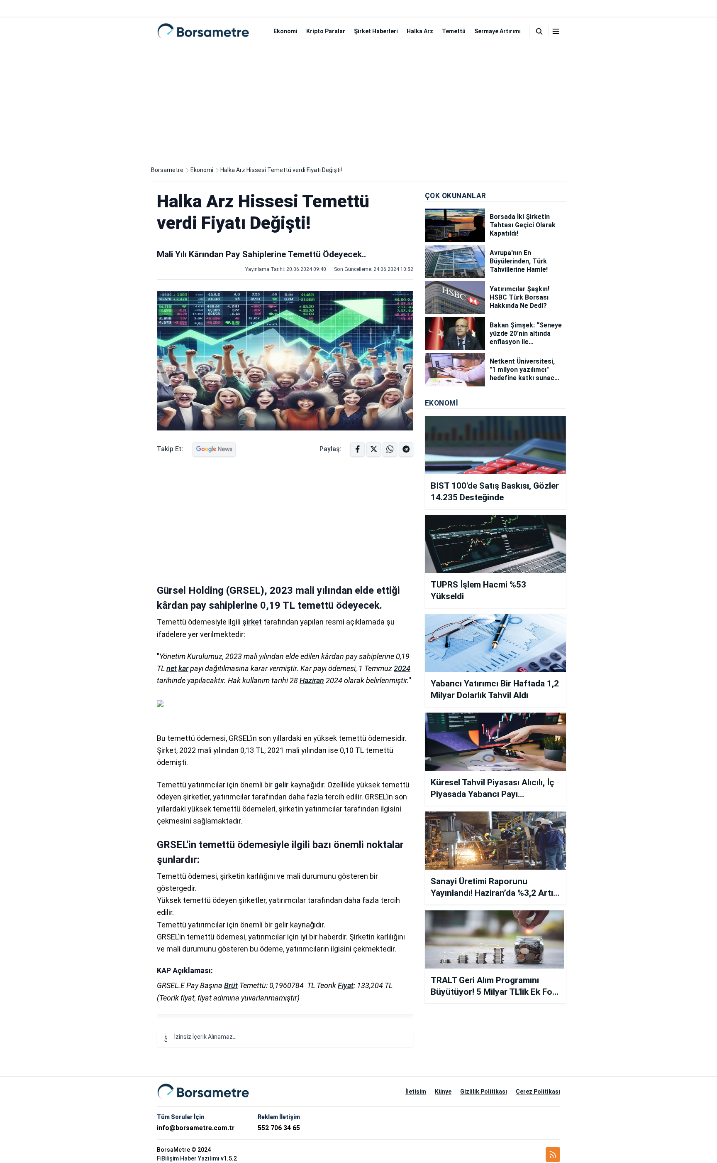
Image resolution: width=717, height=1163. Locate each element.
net (171, 668)
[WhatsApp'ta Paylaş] (406, 449)
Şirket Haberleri (376, 31)
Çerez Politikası (538, 1091)
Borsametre (167, 170)
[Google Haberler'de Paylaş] (214, 449)
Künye (443, 1091)
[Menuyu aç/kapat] (555, 31)
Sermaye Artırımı (497, 31)
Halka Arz (420, 31)
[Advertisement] (358, 103)
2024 (402, 668)
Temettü (454, 31)
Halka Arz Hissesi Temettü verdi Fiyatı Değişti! (281, 170)
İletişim (415, 1091)
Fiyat (346, 985)
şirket (252, 621)
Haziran (312, 680)
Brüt (231, 985)
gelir (281, 784)
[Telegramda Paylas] (390, 449)
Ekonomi (285, 31)
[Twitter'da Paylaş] (373, 449)
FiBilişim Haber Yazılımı (188, 1158)
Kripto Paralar (325, 31)
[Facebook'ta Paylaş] (357, 449)
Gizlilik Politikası (483, 1091)
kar (183, 668)
